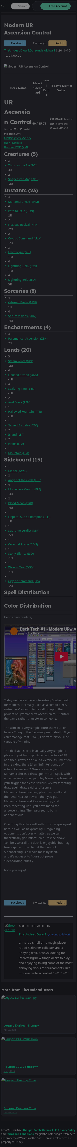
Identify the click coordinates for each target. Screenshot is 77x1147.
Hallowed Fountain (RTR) (25, 411)
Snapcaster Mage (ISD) (23, 179)
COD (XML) (22, 147)
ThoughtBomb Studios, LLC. (40, 1130)
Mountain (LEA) (18, 453)
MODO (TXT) (13, 138)
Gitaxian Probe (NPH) (22, 302)
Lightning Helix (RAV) (22, 266)
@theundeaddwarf (42, 50)
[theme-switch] (35, 6)
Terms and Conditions (20, 1134)
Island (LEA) (16, 434)
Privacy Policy (66, 1130)
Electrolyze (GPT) (19, 252)
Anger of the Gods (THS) (24, 480)
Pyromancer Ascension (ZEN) (27, 338)
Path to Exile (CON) (21, 211)
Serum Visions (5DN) (22, 316)
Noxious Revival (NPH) (23, 225)
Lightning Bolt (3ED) (22, 280)
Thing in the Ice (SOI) (22, 165)
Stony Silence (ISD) (21, 553)
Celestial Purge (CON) (23, 544)
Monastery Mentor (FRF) (24, 489)
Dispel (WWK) (17, 471)
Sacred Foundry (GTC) (23, 425)
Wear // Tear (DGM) (21, 567)
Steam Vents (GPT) (20, 361)
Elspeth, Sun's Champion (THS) (29, 517)
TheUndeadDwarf (16, 50)
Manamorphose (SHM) (23, 202)
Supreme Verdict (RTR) (23, 530)
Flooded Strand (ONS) (23, 375)
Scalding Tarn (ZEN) (21, 388)
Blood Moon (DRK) (20, 503)
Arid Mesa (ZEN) (19, 402)
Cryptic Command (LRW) (24, 238)
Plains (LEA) (16, 444)
